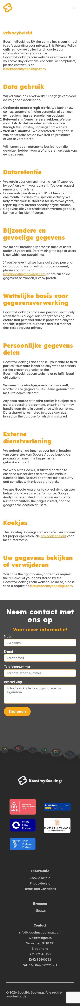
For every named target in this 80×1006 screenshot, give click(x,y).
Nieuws (40, 911)
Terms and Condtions (40, 889)
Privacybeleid (40, 883)
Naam (8, 636)
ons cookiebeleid (53, 536)
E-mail (9, 651)
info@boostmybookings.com (24, 69)
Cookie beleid (40, 878)
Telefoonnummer (17, 667)
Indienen (17, 711)
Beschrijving (13, 682)
